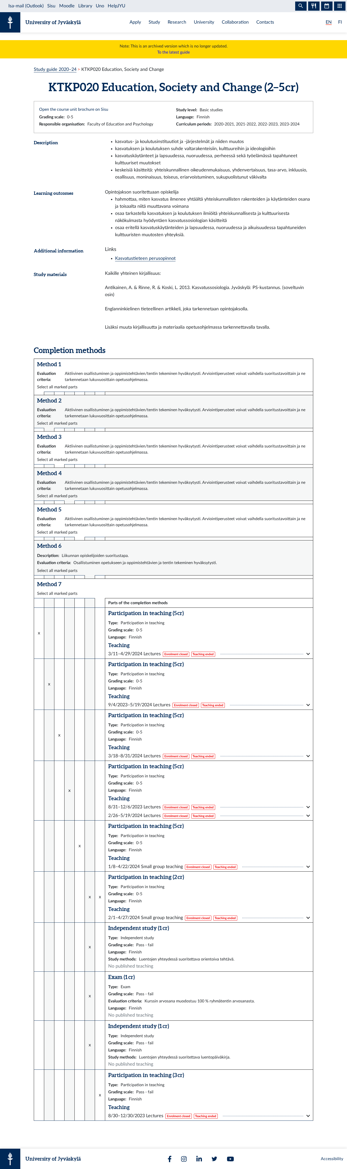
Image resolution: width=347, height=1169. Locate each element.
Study (154, 22)
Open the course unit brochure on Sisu (73, 109)
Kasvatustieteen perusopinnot (145, 258)
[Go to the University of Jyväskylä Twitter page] (214, 1159)
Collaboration (235, 22)
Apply (135, 22)
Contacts (265, 22)
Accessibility (332, 1159)
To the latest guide (173, 52)
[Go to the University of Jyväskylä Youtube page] (230, 1159)
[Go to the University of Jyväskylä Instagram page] (184, 1159)
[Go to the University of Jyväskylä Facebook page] (170, 1159)
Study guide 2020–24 (55, 69)
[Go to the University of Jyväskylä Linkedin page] (199, 1159)
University (204, 22)
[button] (209, 654)
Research (177, 22)
